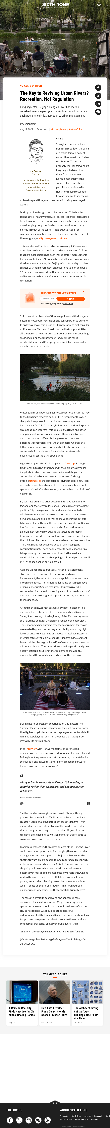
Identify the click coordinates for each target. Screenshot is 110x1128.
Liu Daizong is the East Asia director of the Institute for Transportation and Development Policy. (35, 185)
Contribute (76, 1116)
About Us (64, 1116)
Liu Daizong (29, 123)
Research (98, 1116)
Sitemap (94, 1119)
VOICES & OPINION (31, 86)
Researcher (36, 174)
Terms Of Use (66, 1119)
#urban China (75, 129)
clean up (69, 463)
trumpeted (35, 480)
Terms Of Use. (68, 304)
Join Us (88, 1116)
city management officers (53, 238)
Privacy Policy (81, 1119)
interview (31, 748)
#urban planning (59, 129)
